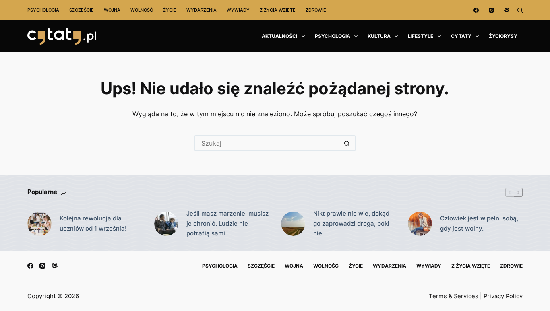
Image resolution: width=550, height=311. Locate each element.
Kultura (379, 36)
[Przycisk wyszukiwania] (347, 143)
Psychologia (43, 10)
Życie (169, 10)
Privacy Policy (503, 296)
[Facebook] (476, 10)
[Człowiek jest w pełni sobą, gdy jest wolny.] (420, 224)
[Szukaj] (520, 10)
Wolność (141, 10)
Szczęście (81, 10)
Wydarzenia (201, 10)
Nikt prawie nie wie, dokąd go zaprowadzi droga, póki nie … (351, 223)
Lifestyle (420, 36)
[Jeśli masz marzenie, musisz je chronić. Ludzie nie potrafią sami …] (166, 224)
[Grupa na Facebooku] (506, 10)
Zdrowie (316, 10)
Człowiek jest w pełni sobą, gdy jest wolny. (479, 223)
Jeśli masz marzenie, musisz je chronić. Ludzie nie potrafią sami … (227, 223)
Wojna (112, 10)
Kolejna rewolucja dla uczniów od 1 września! (93, 223)
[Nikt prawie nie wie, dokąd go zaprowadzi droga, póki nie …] (293, 224)
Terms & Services (453, 296)
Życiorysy (503, 36)
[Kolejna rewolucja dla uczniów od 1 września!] (39, 224)
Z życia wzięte (278, 10)
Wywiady (238, 10)
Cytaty (461, 36)
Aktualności (279, 36)
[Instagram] (491, 10)
